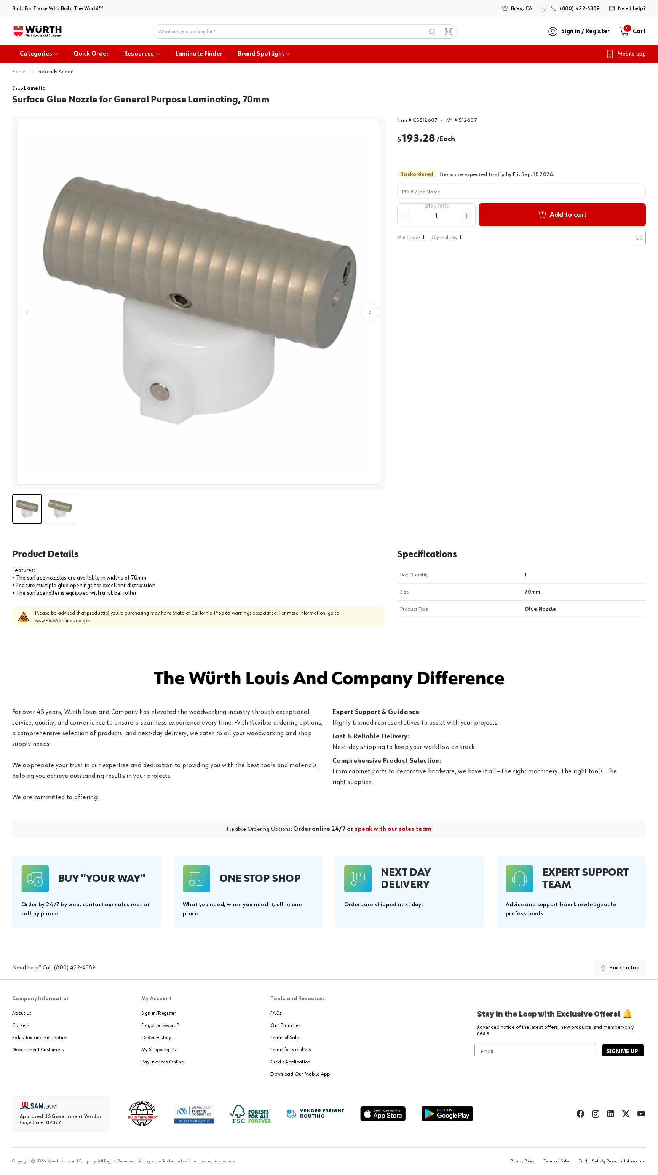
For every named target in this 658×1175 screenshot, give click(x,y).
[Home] (37, 31)
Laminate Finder (199, 54)
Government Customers (38, 1049)
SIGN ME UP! (623, 1051)
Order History (156, 1037)
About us (21, 1013)
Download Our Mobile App (299, 1074)
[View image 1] (198, 303)
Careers (20, 1025)
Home (19, 71)
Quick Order (91, 54)
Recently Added (56, 71)
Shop (28, 88)
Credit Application (290, 1062)
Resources (139, 54)
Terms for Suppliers (290, 1049)
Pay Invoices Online (162, 1062)
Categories (36, 54)
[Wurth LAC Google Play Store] (447, 1113)
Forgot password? (160, 1025)
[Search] (432, 31)
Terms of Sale (284, 1037)
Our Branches (285, 1025)
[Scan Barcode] (448, 31)
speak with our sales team (393, 829)
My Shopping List (159, 1049)
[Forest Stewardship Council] (250, 1114)
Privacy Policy (522, 1161)
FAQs (275, 1013)
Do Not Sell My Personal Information (612, 1161)
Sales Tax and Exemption (39, 1037)
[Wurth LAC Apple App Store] (383, 1113)
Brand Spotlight (261, 54)
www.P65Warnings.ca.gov (62, 620)
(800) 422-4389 (75, 968)
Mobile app (632, 54)
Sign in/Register (158, 1013)
